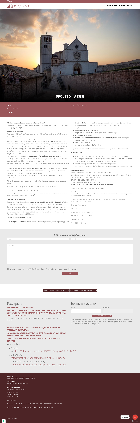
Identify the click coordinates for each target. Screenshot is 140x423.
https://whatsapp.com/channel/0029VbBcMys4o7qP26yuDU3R (45, 351)
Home (109, 5)
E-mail (73, 307)
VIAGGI (114, 5)
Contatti (129, 5)
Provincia (106, 307)
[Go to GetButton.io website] (135, 421)
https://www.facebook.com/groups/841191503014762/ (38, 364)
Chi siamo (121, 5)
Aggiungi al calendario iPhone (81, 291)
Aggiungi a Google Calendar (53, 291)
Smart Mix (14, 419)
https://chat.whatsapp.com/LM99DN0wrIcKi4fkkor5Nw (38, 357)
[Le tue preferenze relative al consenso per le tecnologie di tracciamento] (4, 421)
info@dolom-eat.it (12, 393)
